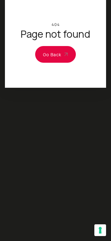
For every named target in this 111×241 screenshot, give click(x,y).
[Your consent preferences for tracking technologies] (100, 230)
